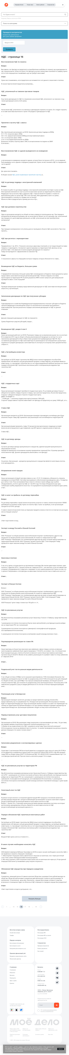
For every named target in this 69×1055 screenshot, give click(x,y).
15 (17, 907)
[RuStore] (21, 1010)
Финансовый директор (15, 959)
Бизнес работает (40, 4)
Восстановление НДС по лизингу (13, 62)
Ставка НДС (5, 408)
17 (25, 907)
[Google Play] (12, 1010)
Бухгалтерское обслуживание (17, 943)
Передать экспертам (15, 940)
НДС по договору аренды (10, 439)
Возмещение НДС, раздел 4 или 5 (14, 329)
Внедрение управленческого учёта (18, 956)
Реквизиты (12, 972)
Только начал (30, 4)
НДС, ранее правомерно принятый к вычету (26, 175)
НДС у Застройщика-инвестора (13, 352)
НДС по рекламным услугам (12, 610)
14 (13, 907)
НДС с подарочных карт (10, 383)
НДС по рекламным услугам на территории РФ (19, 766)
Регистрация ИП (42, 932)
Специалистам (50, 4)
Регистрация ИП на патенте (44, 935)
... (9, 907)
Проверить (9, 49)
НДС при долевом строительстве (13, 207)
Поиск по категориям (10, 23)
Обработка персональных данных (15, 1035)
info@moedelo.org (42, 985)
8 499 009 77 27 (41, 971)
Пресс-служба (13, 980)
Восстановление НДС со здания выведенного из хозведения (24, 151)
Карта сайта (50, 1034)
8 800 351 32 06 (41, 980)
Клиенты (12, 983)
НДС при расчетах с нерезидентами (14, 238)
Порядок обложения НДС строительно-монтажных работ (23, 815)
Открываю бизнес (19, 4)
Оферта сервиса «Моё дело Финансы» (40, 1029)
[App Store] (16, 1010)
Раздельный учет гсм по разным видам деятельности (21, 669)
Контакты (12, 975)
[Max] (57, 968)
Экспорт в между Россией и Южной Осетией (18, 528)
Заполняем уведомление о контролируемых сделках (21, 743)
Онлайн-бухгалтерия (15, 932)
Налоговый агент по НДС (10, 790)
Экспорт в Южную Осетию (11, 584)
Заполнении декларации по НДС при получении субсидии (23, 296)
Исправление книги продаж (12, 471)
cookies (21, 1047)
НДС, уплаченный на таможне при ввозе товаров (20, 91)
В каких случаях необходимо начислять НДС (18, 844)
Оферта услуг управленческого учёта (52, 1029)
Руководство (13, 978)
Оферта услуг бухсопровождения (26, 1029)
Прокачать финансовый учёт (18, 953)
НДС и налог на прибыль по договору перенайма (20, 495)
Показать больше (35, 899)
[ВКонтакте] (57, 978)
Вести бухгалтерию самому (17, 930)
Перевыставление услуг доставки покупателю (18, 715)
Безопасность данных (39, 1034)
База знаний (41, 951)
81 (36, 907)
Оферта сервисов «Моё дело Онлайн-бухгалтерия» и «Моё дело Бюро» (15, 1030)
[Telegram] (57, 973)
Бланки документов (42, 948)
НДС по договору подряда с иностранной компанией (21, 182)
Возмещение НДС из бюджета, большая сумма (19, 266)
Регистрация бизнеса (43, 930)
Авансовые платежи (9, 558)
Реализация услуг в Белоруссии (13, 694)
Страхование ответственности (26, 1035)
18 (29, 907)
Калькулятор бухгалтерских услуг (18, 948)
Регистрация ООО (42, 938)
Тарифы (12, 935)
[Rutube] (57, 982)
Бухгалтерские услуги (15, 945)
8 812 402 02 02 (41, 976)
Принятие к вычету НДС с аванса (13, 123)
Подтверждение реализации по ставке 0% (17, 641)
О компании (13, 967)
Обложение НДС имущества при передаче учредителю (22, 869)
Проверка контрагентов (43, 945)
